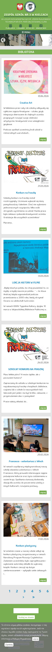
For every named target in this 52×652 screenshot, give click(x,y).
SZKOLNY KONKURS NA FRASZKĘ (26, 369)
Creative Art (26, 102)
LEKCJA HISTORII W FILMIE (26, 282)
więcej (43, 139)
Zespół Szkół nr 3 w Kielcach (26, 14)
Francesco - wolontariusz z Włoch (26, 461)
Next (49, 40)
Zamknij (9, 645)
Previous (3, 40)
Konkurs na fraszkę (26, 192)
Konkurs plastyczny (26, 545)
